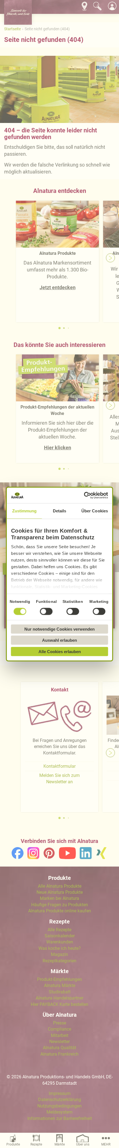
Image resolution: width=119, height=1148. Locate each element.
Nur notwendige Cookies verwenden (59, 628)
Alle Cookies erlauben (59, 651)
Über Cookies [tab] (94, 510)
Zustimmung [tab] (24, 510)
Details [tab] (59, 510)
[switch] (46, 611)
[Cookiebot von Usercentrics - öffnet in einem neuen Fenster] (84, 495)
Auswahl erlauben (59, 640)
